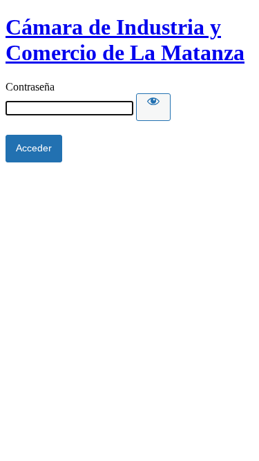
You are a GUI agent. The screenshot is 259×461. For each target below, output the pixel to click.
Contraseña (30, 87)
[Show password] (153, 107)
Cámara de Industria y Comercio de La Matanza (125, 40)
